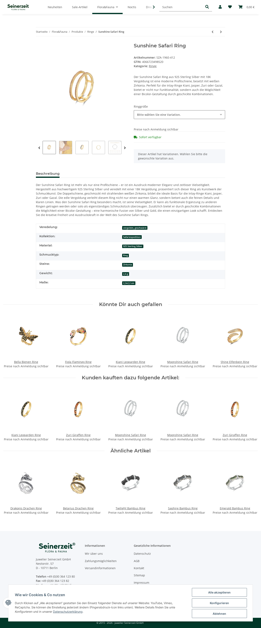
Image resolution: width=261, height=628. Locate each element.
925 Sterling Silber (132, 246)
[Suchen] (207, 7)
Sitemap (139, 575)
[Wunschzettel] (230, 7)
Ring (125, 255)
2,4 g (125, 274)
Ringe (153, 66)
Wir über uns (94, 554)
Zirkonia (127, 264)
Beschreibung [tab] (48, 174)
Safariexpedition (132, 237)
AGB (136, 561)
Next (125, 148)
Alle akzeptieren (219, 592)
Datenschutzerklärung (68, 611)
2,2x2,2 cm (128, 283)
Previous (39, 148)
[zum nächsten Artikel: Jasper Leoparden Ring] (221, 31)
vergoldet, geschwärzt (134, 227)
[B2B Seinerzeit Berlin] (18, 7)
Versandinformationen (100, 568)
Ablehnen (219, 613)
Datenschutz (142, 554)
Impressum (141, 583)
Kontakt (139, 568)
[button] (220, 7)
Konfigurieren (219, 603)
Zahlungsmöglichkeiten (101, 561)
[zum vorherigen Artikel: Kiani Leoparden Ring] (212, 31)
